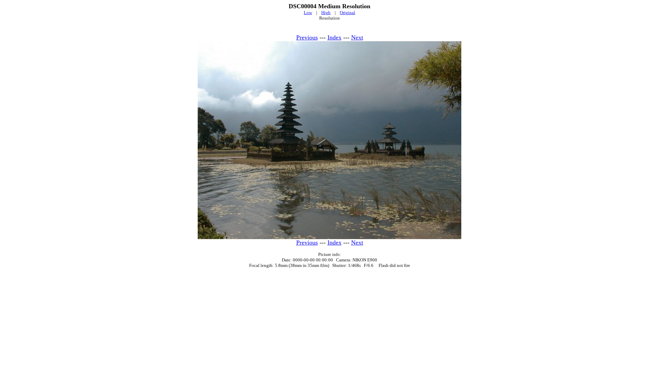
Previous (307, 37)
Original (347, 12)
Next (357, 37)
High (326, 12)
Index (334, 37)
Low (308, 12)
